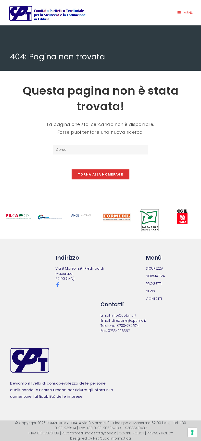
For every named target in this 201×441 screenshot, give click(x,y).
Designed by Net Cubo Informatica (100, 438)
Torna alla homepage (100, 174)
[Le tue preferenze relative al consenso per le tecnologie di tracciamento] (192, 432)
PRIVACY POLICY (160, 433)
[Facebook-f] (57, 284)
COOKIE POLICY (131, 433)
